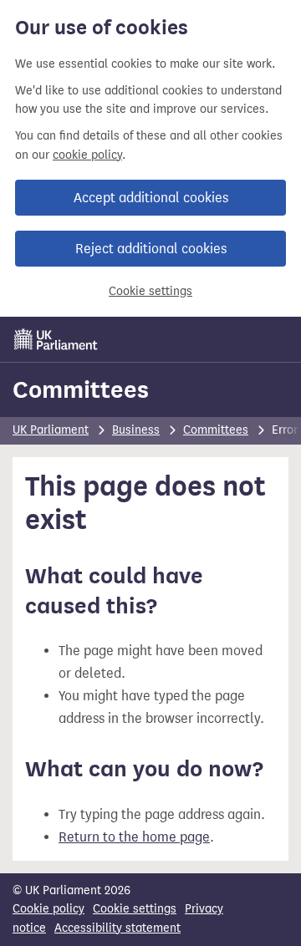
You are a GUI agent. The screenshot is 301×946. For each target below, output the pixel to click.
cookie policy (87, 155)
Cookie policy (48, 909)
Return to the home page (134, 837)
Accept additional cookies (151, 198)
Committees (81, 389)
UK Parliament (51, 430)
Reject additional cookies (151, 249)
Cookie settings (150, 291)
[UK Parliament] (56, 339)
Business (136, 430)
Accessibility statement (117, 928)
